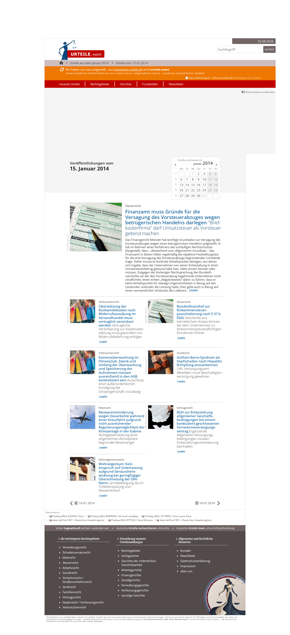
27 (181, 196)
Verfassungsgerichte (135, 590)
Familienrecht (72, 592)
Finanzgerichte (131, 575)
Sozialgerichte (130, 580)
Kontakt (185, 551)
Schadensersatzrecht (76, 552)
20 (181, 190)
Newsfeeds (187, 556)
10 (204, 179)
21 (187, 190)
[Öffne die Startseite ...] (95, 50)
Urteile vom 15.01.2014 (132, 63)
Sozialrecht (70, 573)
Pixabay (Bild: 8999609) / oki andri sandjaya (114, 516)
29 (193, 196)
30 (198, 196)
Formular (98, 621)
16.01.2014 (207, 503)
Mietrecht (69, 557)
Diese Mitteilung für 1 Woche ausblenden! (225, 78)
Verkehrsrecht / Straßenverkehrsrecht (77, 580)
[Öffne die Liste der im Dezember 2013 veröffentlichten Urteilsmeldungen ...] (175, 165)
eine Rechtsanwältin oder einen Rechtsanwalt (166, 619)
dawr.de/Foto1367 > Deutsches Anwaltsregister (78, 520)
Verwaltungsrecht (74, 547)
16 (198, 185)
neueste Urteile (69, 84)
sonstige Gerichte (133, 595)
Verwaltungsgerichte (135, 585)
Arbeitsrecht (71, 568)
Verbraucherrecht (74, 607)
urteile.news (70, 617)
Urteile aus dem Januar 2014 (89, 63)
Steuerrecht (70, 563)
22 (193, 190)
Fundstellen (150, 84)
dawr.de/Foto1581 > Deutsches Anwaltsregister (186, 520)
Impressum (188, 566)
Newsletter (176, 84)
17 (204, 185)
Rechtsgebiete (99, 84)
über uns (186, 571)
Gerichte (125, 84)
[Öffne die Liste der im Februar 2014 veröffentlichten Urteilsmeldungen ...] (216, 165)
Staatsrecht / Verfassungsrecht (83, 602)
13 (181, 185)
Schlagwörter (130, 556)
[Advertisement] (160, 124)
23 (198, 190)
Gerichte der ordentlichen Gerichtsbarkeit (138, 563)
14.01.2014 (87, 503)
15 (193, 185)
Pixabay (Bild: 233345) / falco (68, 516)
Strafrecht (69, 587)
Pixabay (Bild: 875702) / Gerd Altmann (132, 520)
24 (204, 190)
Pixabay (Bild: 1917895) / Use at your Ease (168, 516)
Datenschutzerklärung (195, 561)
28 (187, 196)
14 (187, 185)
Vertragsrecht (72, 597)
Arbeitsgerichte (131, 570)
